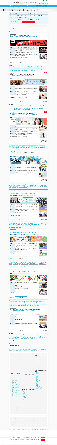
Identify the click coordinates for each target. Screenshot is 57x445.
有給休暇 (20, 69)
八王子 (12, 262)
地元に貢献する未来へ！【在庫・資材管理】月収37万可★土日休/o (23, 232)
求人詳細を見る (12, 62)
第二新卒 (39, 223)
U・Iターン (26, 146)
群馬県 (19, 380)
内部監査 (25, 223)
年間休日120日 (36, 69)
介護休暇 (29, 224)
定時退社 (16, 146)
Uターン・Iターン (38, 382)
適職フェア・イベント (38, 380)
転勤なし (10, 146)
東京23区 (19, 384)
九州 (33, 3)
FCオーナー (24, 398)
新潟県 (13, 387)
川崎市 (15, 385)
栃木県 (16, 380)
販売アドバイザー (15, 301)
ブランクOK (18, 305)
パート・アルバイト (25, 395)
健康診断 (10, 69)
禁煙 (20, 263)
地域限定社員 (15, 109)
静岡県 (16, 392)
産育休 (40, 69)
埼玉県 (34, 70)
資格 (36, 383)
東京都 (28, 70)
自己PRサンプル (37, 378)
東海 (24, 3)
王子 (9, 262)
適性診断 (37, 381)
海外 (35, 3)
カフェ (15, 148)
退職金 (14, 108)
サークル (10, 266)
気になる (45, 5)
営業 (11, 66)
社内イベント (41, 224)
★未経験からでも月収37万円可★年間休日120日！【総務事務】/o (23, 193)
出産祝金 (10, 186)
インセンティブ (11, 108)
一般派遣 (24, 396)
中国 (28, 3)
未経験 (29, 69)
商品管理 (26, 262)
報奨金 (42, 185)
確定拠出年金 (20, 108)
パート (26, 147)
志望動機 (37, 379)
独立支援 (37, 301)
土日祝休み (13, 147)
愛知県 (19, 392)
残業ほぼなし (32, 69)
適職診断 (37, 385)
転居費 (19, 70)
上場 (31, 147)
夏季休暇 (13, 69)
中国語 (32, 223)
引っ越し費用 (15, 70)
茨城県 (13, 380)
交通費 (23, 146)
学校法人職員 (36, 66)
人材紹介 (24, 394)
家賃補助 (13, 224)
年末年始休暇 (16, 69)
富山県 (13, 390)
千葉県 (15, 382)
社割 (46, 146)
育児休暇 (38, 108)
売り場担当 (19, 301)
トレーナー (27, 301)
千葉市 (13, 384)
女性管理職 (32, 146)
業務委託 (24, 393)
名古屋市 (19, 394)
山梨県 (16, 387)
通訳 (28, 223)
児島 (9, 66)
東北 (26, 2)
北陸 (35, 2)
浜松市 (16, 394)
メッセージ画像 (12, 253)
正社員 (24, 147)
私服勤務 (34, 147)
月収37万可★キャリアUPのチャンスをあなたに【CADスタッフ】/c (23, 310)
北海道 (24, 2)
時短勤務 (37, 263)
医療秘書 (14, 223)
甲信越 (22, 2)
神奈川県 (32, 70)
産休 (34, 146)
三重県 (13, 393)
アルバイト (25, 186)
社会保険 (24, 69)
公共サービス (14, 66)
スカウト (39, 5)
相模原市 (19, 385)
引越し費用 (10, 305)
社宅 (24, 108)
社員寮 (37, 337)
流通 (11, 301)
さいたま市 (16, 384)
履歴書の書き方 (37, 377)
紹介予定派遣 (24, 397)
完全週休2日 (19, 146)
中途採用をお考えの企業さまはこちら (44, 3)
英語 (30, 223)
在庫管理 (30, 262)
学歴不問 (12, 185)
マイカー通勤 (27, 185)
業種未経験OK (37, 373)
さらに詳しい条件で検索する (13, 21)
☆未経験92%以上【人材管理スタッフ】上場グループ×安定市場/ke (23, 153)
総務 (19, 223)
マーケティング (19, 66)
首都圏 (31, 2)
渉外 (27, 66)
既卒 (36, 147)
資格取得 (31, 185)
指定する (16, 13)
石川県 (16, 390)
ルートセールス (24, 66)
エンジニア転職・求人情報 (39, 387)
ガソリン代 (39, 185)
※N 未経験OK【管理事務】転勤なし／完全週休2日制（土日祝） (22, 75)
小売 (9, 301)
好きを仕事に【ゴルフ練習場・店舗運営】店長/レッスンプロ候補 (23, 271)
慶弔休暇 (10, 338)
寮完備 (40, 337)
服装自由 (13, 146)
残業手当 (28, 263)
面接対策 (37, 384)
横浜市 (13, 385)
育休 (35, 185)
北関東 (28, 2)
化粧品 (16, 262)
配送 (16, 223)
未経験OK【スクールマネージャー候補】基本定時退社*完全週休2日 (23, 36)
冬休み (12, 70)
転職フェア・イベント (38, 434)
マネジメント (44, 66)
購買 (23, 262)
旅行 (11, 223)
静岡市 (13, 394)
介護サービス (32, 66)
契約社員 (24, 392)
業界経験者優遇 (19, 185)
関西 (26, 3)
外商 (29, 66)
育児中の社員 (43, 69)
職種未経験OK (37, 372)
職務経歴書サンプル (38, 376)
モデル (19, 262)
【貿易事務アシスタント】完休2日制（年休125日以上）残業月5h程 (23, 114)
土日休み (10, 147)
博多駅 (26, 69)
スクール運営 (40, 66)
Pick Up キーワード (14, 434)
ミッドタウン (26, 337)
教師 (24, 301)
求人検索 (10, 434)
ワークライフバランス (39, 146)
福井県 (19, 390)
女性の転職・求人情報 (38, 388)
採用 (22, 301)
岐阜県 (13, 392)
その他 (23, 373)
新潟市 (13, 388)
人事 (21, 223)
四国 (30, 3)
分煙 (29, 146)
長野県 (19, 387)
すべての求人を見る (45, 345)
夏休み (10, 70)
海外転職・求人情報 (38, 386)
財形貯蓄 (32, 224)
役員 (23, 399)
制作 (9, 185)
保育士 (32, 262)
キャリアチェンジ (11, 109)
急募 (45, 262)
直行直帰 (13, 266)
